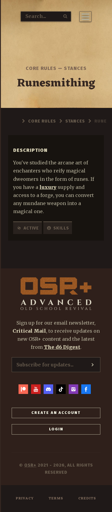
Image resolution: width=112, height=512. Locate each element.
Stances (75, 68)
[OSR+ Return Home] (56, 293)
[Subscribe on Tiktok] (61, 389)
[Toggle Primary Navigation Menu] (85, 16)
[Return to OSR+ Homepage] (56, 41)
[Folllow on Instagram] (73, 389)
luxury (47, 187)
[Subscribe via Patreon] (23, 389)
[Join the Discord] (48, 389)
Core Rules (41, 68)
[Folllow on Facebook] (86, 389)
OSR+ (30, 465)
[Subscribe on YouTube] (36, 389)
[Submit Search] (65, 16)
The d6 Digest (62, 347)
